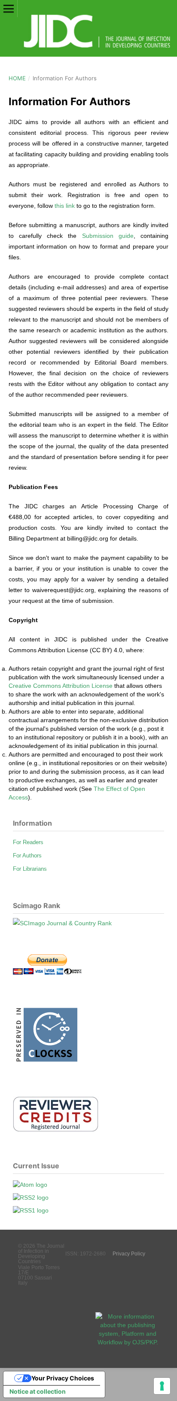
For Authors (27, 855)
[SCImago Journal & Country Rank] (62, 923)
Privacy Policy (129, 1254)
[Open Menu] (8, 8)
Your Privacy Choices (62, 1378)
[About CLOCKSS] (45, 1064)
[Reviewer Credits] (56, 1130)
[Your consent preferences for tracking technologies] (162, 1386)
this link (65, 205)
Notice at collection (37, 1391)
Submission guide (108, 235)
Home (17, 78)
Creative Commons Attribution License (61, 685)
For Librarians (30, 869)
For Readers (28, 842)
